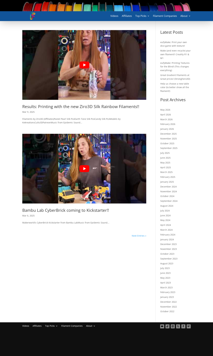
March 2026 (166, 119)
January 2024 (167, 239)
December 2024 (168, 186)
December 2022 (168, 301)
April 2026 (165, 114)
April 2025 (165, 167)
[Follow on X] (178, 326)
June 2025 (165, 157)
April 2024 (165, 224)
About (184, 16)
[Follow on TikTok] (167, 326)
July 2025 (165, 152)
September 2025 (168, 148)
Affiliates (127, 16)
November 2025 (168, 138)
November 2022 (168, 306)
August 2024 (166, 205)
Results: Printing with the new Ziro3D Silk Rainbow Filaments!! (80, 106)
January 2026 (167, 128)
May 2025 (165, 162)
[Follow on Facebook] (183, 326)
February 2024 (167, 234)
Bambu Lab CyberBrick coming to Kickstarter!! (65, 210)
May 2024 (165, 220)
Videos (114, 16)
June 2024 (165, 215)
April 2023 (165, 282)
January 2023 (167, 296)
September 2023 (168, 258)
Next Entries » (139, 235)
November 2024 (168, 191)
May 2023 (165, 277)
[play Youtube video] (84, 65)
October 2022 (167, 311)
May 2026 (165, 109)
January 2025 (167, 181)
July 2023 (165, 268)
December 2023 (168, 244)
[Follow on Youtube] (162, 326)
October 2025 (167, 143)
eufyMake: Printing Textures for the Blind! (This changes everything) (175, 66)
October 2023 (167, 253)
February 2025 (167, 176)
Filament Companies (165, 16)
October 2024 (167, 196)
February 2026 (167, 124)
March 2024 (166, 229)
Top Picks (140, 16)
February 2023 (167, 292)
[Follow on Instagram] (173, 326)
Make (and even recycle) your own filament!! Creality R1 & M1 (175, 54)
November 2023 (168, 248)
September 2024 (168, 200)
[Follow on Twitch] (189, 326)
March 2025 (166, 172)
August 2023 (166, 263)
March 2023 (166, 287)
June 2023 (165, 272)
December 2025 (168, 133)
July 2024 (165, 210)
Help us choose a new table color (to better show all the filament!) (174, 87)
